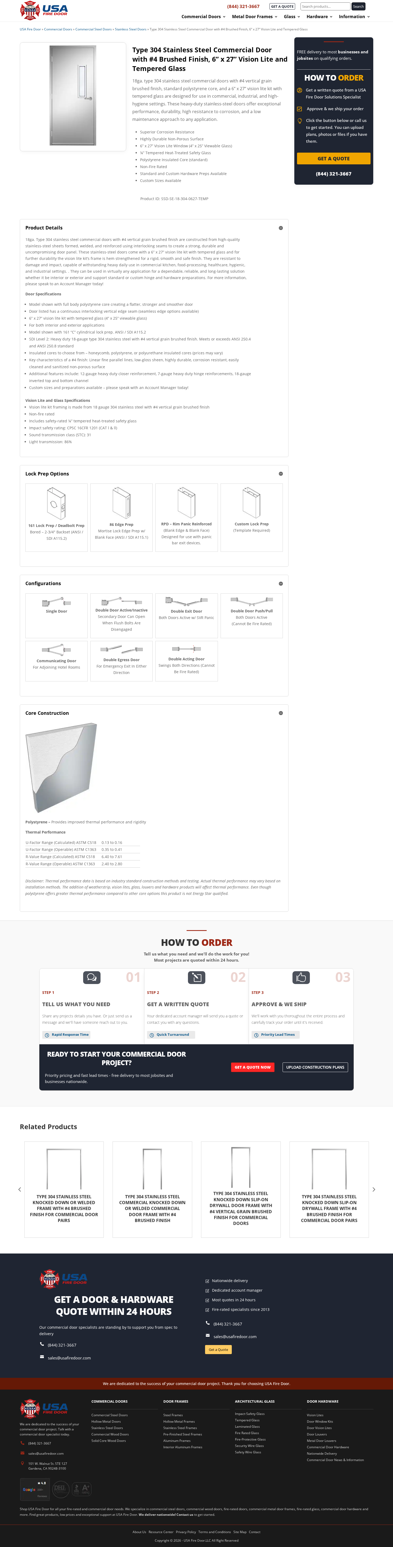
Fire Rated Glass (247, 1433)
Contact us (184, 1514)
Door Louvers (317, 1434)
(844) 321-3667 (243, 6)
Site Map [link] (239, 1532)
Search (358, 6)
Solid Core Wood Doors (108, 1440)
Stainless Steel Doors (131, 29)
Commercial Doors (201, 17)
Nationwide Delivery (322, 1453)
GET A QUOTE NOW (253, 1067)
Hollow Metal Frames (179, 1421)
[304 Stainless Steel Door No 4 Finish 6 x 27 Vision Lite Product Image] (73, 95)
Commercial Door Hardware (328, 1447)
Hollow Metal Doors (106, 1421)
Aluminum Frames (177, 1440)
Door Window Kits (320, 1421)
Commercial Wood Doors (110, 1434)
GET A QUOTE (282, 6)
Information (352, 17)
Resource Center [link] (161, 1532)
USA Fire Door (30, 29)
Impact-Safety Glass (250, 1413)
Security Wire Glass (249, 1445)
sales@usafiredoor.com (69, 1357)
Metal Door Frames (252, 17)
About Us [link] (139, 1532)
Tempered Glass (247, 1420)
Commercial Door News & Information (335, 1460)
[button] (19, 1189)
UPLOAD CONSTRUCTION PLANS (315, 1067)
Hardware (317, 17)
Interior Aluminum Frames (182, 1447)
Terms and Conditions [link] (214, 1532)
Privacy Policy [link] (186, 1532)
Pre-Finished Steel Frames (182, 1434)
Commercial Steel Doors (93, 29)
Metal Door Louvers (321, 1440)
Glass (289, 17)
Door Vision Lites (319, 1428)
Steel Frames (173, 1415)
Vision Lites (315, 1415)
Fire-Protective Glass (250, 1439)
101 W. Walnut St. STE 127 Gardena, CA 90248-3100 (47, 1466)
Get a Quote (218, 1349)
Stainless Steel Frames (180, 1428)
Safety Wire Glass (248, 1452)
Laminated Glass (247, 1426)
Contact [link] (254, 1532)
